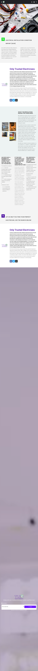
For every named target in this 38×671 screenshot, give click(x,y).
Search (30, 606)
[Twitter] (13, 100)
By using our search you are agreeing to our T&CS (19, 610)
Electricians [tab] (4, 603)
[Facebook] (11, 100)
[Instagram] (16, 100)
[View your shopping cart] (34, 2)
